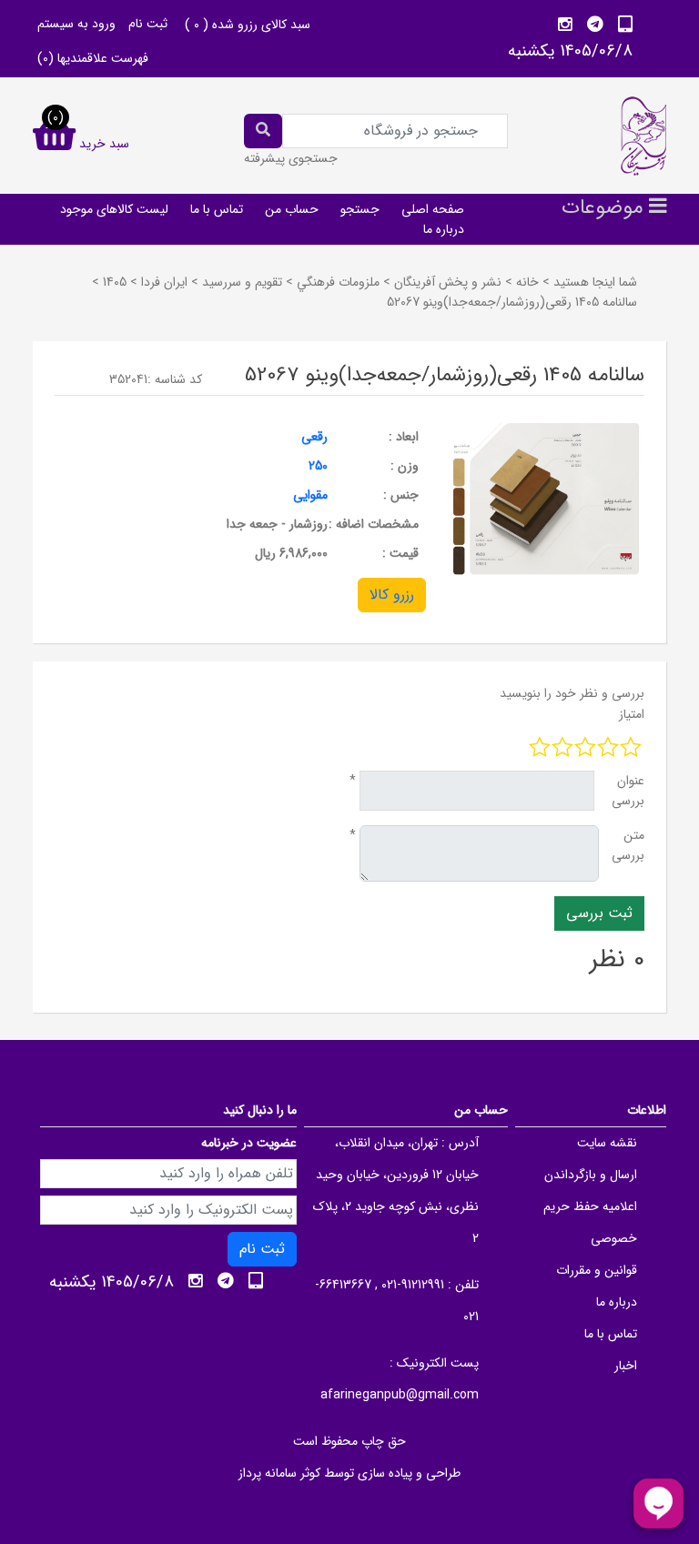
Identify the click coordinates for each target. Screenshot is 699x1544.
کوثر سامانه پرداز (279, 1473)
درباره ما (443, 229)
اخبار (625, 1366)
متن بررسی (628, 845)
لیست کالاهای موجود (114, 209)
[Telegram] (595, 24)
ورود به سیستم (76, 24)
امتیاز (631, 714)
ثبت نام (147, 24)
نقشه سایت (607, 1143)
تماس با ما (216, 209)
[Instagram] (565, 24)
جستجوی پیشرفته (291, 158)
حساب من (292, 209)
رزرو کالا (392, 594)
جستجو (360, 209)
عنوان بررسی (628, 791)
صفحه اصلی (432, 209)
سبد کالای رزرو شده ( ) (247, 25)
